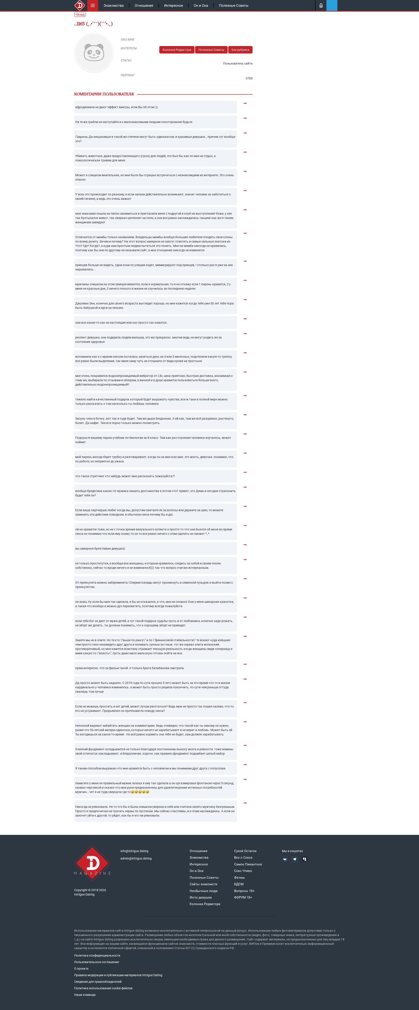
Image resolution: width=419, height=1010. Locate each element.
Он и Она (201, 5)
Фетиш (239, 878)
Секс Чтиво (243, 871)
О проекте (81, 968)
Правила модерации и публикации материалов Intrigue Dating (118, 975)
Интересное (173, 5)
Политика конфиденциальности (97, 955)
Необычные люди (204, 891)
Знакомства (114, 5)
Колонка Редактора (177, 49)
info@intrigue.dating (134, 851)
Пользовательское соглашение (96, 962)
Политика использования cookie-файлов (103, 988)
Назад (80, 14)
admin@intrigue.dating (136, 858)
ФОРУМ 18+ (243, 897)
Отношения (144, 5)
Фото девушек (201, 897)
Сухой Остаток (245, 851)
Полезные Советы (233, 5)
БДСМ (239, 884)
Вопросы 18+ (244, 891)
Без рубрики (240, 49)
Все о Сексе (243, 858)
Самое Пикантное (248, 864)
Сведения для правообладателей (98, 981)
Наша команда (85, 994)
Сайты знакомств (203, 884)
